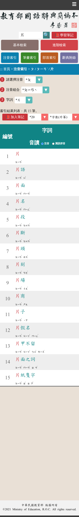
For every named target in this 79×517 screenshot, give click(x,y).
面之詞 (25, 359)
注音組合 (13, 89)
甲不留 (25, 343)
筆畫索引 (29, 57)
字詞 (9, 99)
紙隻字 (25, 375)
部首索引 (49, 57)
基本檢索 (20, 45)
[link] (64, 117)
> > (27, 69)
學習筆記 (67, 35)
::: (1, 69)
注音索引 (10, 57)
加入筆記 (17, 117)
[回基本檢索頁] (39, 20)
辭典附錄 (69, 57)
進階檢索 (59, 45)
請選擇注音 (14, 79)
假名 (22, 327)
